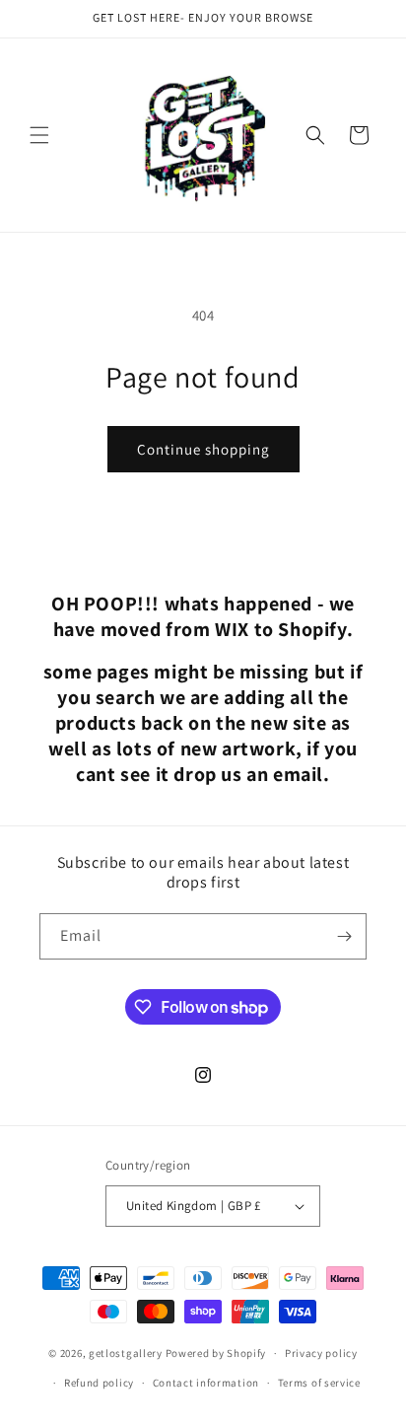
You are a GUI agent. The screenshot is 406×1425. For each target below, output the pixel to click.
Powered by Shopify (216, 1353)
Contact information (206, 1382)
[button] (39, 135)
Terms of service (319, 1382)
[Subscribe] (344, 936)
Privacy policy (321, 1353)
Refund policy (99, 1382)
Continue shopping (203, 449)
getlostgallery (126, 1353)
